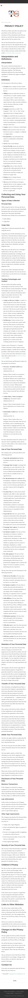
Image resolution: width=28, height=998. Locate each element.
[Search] (26, 5)
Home (2, 22)
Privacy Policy (20, 991)
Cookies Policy (10, 993)
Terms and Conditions (9, 991)
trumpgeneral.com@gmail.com (17, 974)
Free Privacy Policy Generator (13, 53)
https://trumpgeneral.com (18, 179)
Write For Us (18, 993)
